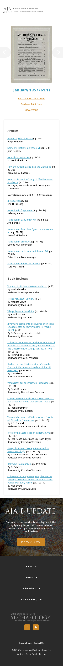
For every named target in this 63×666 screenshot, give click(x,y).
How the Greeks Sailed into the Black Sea (29, 166)
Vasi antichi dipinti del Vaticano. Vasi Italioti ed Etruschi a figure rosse (30, 419)
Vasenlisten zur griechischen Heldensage (28, 382)
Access (29, 577)
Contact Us (39, 643)
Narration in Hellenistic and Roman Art (27, 251)
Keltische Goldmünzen (19, 463)
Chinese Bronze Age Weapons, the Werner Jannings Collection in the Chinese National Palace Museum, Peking (29, 479)
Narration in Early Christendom (23, 263)
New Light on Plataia (18, 157)
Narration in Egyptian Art (20, 210)
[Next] (57, 52)
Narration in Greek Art (19, 241)
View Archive (31, 109)
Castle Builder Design (36, 654)
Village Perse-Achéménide (20, 311)
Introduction (14, 200)
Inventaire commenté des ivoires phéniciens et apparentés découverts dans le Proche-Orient (30, 326)
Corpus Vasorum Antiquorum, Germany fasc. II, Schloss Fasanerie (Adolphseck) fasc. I (30, 400)
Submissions (29, 588)
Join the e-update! (31, 542)
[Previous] (5, 52)
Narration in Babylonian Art (21, 219)
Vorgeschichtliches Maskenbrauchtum (27, 286)
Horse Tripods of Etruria (20, 138)
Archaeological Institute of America (35, 650)
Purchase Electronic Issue (31, 98)
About (29, 566)
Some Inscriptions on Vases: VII (24, 147)
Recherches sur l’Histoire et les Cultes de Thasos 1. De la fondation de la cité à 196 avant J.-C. (29, 367)
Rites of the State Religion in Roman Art (28, 432)
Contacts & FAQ (29, 599)
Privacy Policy (25, 643)
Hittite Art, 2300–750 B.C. (20, 298)
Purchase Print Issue (31, 104)
